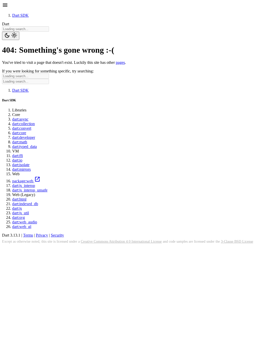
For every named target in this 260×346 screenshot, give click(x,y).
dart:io (17, 160)
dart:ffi (17, 155)
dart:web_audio (24, 222)
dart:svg (18, 217)
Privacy (42, 235)
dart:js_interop (23, 185)
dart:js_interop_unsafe (29, 190)
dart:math (19, 142)
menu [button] (5, 5)
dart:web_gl (21, 226)
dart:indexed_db (25, 204)
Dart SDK (20, 15)
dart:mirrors (21, 169)
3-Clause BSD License (237, 241)
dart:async (20, 119)
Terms (28, 235)
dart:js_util (20, 213)
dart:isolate (20, 165)
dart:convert (21, 128)
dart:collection (23, 124)
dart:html (19, 199)
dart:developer (23, 137)
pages (120, 62)
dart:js (17, 208)
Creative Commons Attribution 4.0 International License (121, 241)
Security (57, 235)
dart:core (19, 133)
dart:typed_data (24, 146)
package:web (26, 181)
